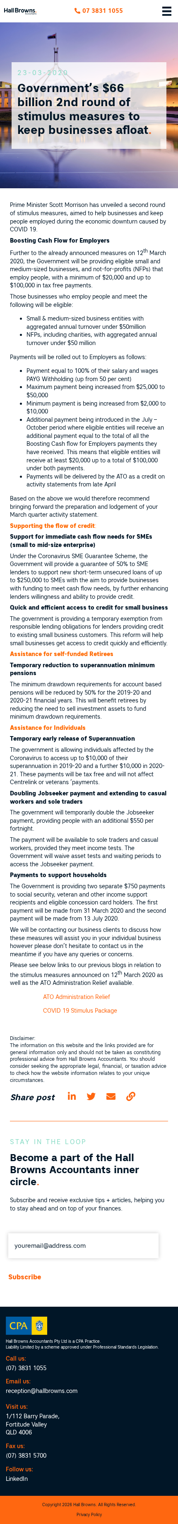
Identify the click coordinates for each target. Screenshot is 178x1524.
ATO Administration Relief (76, 997)
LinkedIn (17, 1479)
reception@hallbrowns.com (41, 1391)
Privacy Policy (89, 1514)
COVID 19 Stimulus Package (80, 1010)
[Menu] (167, 11)
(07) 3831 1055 (26, 1368)
